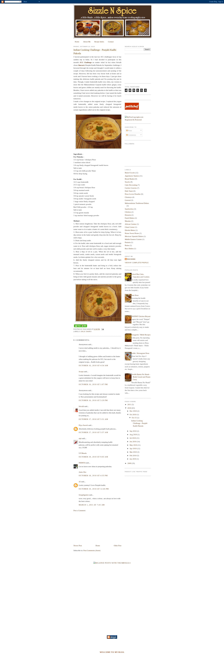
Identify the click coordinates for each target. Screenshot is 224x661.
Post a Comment (79, 510)
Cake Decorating (131, 185)
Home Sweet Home (132, 233)
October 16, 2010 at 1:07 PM (93, 384)
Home (77, 42)
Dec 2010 (133, 411)
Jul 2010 (133, 438)
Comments (132, 135)
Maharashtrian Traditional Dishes (137, 203)
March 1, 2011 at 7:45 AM (92, 505)
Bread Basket (130, 179)
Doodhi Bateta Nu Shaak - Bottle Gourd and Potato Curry (140, 377)
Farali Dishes (129, 218)
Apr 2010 (133, 448)
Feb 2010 (133, 455)
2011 (130, 404)
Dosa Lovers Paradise (133, 194)
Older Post (117, 546)
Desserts (128, 215)
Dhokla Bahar (130, 230)
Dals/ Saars (86, 331)
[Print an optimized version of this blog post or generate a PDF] (81, 327)
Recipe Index (99, 42)
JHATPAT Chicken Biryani (140, 316)
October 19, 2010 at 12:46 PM (94, 489)
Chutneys (128, 197)
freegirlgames (84, 495)
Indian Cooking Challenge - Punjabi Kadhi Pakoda (95, 51)
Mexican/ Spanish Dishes (134, 236)
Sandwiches (129, 209)
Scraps (81, 371)
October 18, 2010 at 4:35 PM (93, 476)
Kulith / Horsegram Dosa (140, 353)
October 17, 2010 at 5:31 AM (93, 419)
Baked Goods (130, 173)
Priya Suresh (83, 425)
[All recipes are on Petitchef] (132, 109)
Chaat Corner (130, 227)
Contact (111, 42)
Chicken (128, 212)
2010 (130, 408)
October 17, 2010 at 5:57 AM (93, 432)
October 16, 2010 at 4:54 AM (93, 365)
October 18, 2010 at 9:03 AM (93, 457)
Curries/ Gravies (131, 188)
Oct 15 (134, 418)
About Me (87, 42)
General (128, 200)
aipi (80, 438)
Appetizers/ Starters (132, 176)
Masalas (128, 221)
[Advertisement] (91, 527)
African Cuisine (130, 224)
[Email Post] (102, 329)
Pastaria (127, 242)
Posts (130, 131)
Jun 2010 (133, 441)
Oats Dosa (134, 295)
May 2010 (134, 445)
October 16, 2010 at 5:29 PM (93, 400)
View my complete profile (137, 262)
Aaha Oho (82, 472)
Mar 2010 (133, 452)
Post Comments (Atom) (91, 550)
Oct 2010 (133, 414)
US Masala (83, 453)
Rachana (131, 259)
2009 (130, 463)
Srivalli (81, 406)
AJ (80, 482)
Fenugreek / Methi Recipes (140, 335)
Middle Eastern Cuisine (133, 239)
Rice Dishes (129, 248)
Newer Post (78, 546)
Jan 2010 (133, 459)
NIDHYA (82, 463)
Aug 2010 (133, 435)
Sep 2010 (133, 431)
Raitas (127, 245)
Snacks (127, 182)
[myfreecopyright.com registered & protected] (137, 120)
